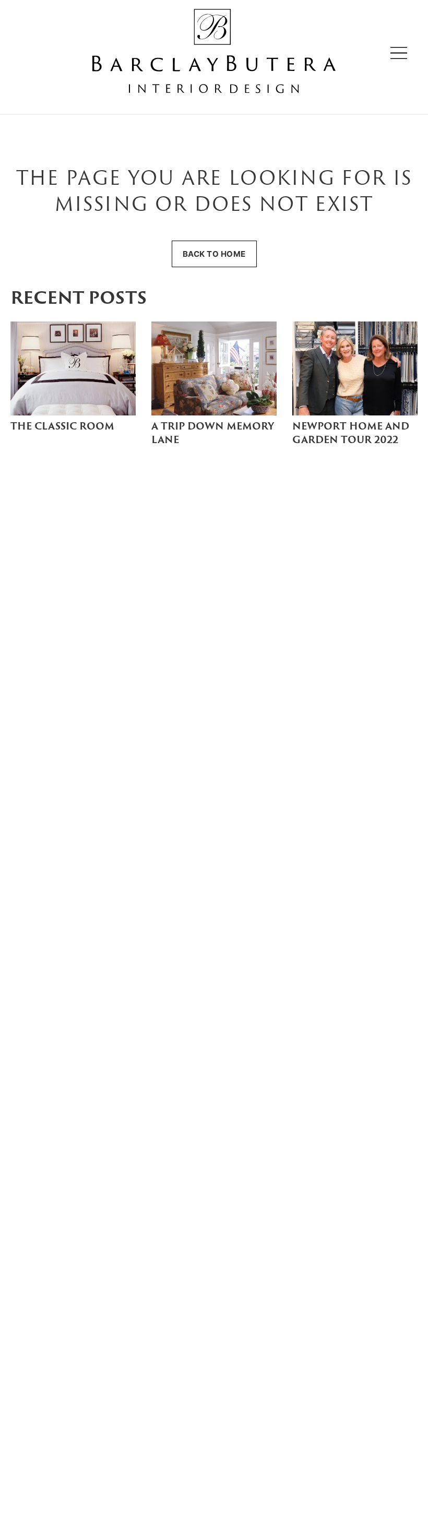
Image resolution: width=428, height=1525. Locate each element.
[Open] (398, 53)
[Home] (214, 53)
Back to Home (214, 254)
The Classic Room (62, 427)
